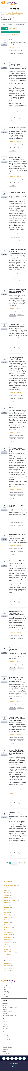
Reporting (7, 939)
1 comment (11, 47)
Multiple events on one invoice (17, 193)
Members (6, 922)
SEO (5, 944)
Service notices (8, 968)
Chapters (6, 892)
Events (6, 905)
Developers (7, 965)
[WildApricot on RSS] (24, 1058)
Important (21, 53)
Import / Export (8, 915)
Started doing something (7, 14)
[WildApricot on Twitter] (8, 1058)
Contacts (6, 895)
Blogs (5, 890)
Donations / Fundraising (10, 900)
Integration (7, 917)
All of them (19, 14)
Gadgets (6, 912)
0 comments (12, 112)
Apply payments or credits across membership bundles (16, 613)
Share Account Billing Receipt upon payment (17, 678)
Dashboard (7, 897)
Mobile (6, 925)
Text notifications (9, 947)
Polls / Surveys (8, 937)
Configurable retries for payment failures (17, 358)
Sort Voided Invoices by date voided (17, 250)
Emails (6, 902)
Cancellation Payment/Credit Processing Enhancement (17, 64)
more (10, 108)
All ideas (6, 878)
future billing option (16, 157)
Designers (7, 963)
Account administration (10, 885)
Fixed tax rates (14, 812)
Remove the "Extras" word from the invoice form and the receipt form (16, 752)
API (5, 888)
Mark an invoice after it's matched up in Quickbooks (18, 649)
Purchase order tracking (17, 127)
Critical (13, 56)
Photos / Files (8, 934)
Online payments (8, 929)
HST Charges (13, 408)
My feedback (15, 35)
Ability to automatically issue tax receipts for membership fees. (17, 291)
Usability (6, 949)
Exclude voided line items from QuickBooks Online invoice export (17, 718)
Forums (6, 910)
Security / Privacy (9, 942)
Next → (15, 865)
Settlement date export (17, 40)
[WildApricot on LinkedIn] (12, 1058)
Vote (4, 44)
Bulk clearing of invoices (17, 561)
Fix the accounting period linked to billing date (17, 449)
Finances (18, 47)
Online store (7, 932)
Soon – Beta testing (17, 13)
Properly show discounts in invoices (17, 535)
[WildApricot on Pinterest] (20, 1058)
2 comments (12, 432)
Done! (9, 13)
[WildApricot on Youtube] (16, 1058)
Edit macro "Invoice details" (16, 506)
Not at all (13, 53)
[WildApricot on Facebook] (4, 1058)
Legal (5, 920)
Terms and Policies (14, 1063)
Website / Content (9, 952)
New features (7, 927)
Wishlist (6, 970)
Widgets (6, 954)
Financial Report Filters (17, 324)
